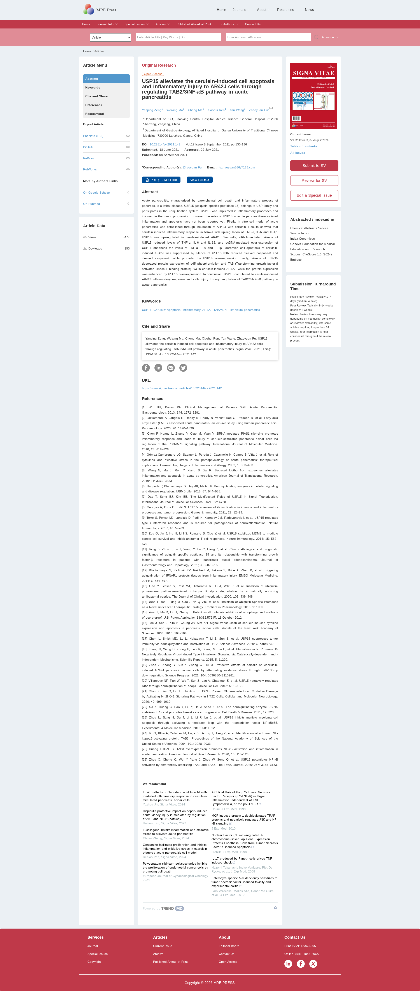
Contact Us (253, 24)
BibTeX (88, 147)
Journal (93, 946)
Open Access (228, 961)
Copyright (94, 961)
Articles (161, 24)
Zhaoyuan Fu (192, 167)
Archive (158, 954)
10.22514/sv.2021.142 (165, 144)
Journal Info (105, 24)
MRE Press (106, 9)
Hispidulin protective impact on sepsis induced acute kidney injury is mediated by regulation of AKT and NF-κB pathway (175, 815)
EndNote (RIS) (93, 136)
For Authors (226, 24)
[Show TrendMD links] (275, 908)
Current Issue (162, 946)
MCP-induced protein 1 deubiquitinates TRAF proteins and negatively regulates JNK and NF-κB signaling (245, 819)
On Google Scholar (96, 192)
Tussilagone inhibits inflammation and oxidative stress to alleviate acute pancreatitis (176, 831)
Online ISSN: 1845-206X (301, 954)
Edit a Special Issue (314, 195)
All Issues (297, 152)
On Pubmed (91, 203)
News (309, 10)
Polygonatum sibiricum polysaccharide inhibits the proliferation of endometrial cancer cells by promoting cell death (175, 867)
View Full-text (199, 180)
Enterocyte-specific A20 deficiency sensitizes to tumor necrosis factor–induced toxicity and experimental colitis (244, 882)
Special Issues (134, 24)
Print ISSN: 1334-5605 (300, 946)
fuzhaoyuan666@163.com (237, 167)
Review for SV (314, 180)
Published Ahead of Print (194, 24)
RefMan (88, 158)
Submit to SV (314, 165)
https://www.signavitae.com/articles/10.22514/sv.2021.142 (182, 388)
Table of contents (303, 146)
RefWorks (90, 169)
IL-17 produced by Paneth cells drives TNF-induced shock (242, 860)
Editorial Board (229, 946)
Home (221, 10)
